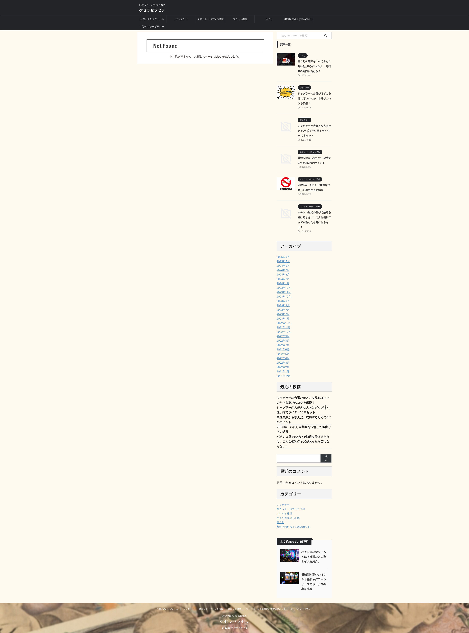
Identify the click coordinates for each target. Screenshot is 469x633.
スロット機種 (240, 19)
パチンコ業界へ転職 (288, 517)
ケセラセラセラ (152, 10)
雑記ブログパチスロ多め (234, 615)
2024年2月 (283, 278)
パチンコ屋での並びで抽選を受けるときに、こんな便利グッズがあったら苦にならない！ (303, 441)
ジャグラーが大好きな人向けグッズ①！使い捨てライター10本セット (314, 130)
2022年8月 (283, 340)
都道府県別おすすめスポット (298, 20)
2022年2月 (283, 367)
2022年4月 (283, 358)
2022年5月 (283, 353)
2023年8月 (283, 305)
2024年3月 (283, 274)
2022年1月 (283, 371)
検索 (326, 458)
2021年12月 (283, 375)
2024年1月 (283, 283)
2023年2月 (283, 314)
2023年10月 (284, 296)
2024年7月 (283, 270)
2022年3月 (283, 362)
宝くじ (269, 19)
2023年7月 (283, 309)
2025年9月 (283, 256)
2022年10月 (284, 331)
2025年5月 (283, 261)
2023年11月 (284, 292)
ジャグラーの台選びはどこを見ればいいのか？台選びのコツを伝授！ (314, 98)
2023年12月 (284, 287)
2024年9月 (283, 265)
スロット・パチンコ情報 (210, 19)
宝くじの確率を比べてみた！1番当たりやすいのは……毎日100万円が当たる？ (314, 66)
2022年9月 (283, 336)
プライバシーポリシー (152, 26)
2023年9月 (283, 300)
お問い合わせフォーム (152, 19)
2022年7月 (283, 345)
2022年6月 (283, 349)
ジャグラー (181, 19)
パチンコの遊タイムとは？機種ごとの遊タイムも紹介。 (313, 556)
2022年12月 (284, 322)
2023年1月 (283, 318)
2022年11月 (283, 327)
